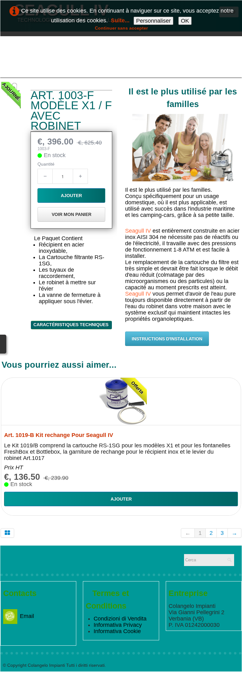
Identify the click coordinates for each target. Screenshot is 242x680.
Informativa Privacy (118, 625)
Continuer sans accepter (121, 28)
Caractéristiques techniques (71, 324)
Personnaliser (153, 21)
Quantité (46, 164)
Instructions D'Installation (167, 338)
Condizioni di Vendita (120, 618)
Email (27, 616)
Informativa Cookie (117, 631)
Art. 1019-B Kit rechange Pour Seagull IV (58, 435)
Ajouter (71, 195)
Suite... (120, 20)
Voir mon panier (71, 214)
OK (185, 21)
